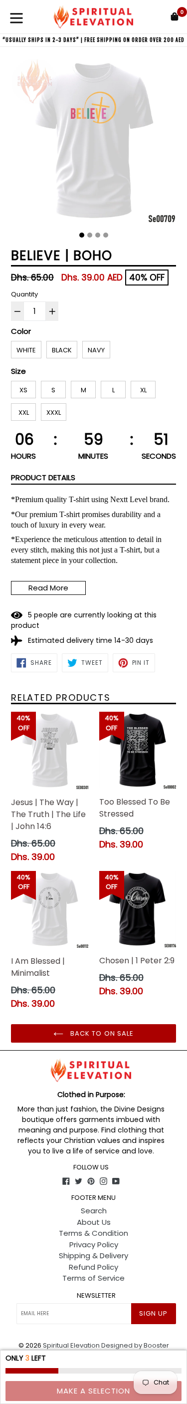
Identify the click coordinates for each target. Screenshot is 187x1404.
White (26, 350)
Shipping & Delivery (93, 1255)
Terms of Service (93, 1278)
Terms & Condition (93, 1233)
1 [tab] (81, 235)
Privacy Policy (93, 1244)
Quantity (24, 294)
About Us (94, 1222)
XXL (23, 412)
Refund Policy (93, 1267)
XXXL (53, 412)
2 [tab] (89, 235)
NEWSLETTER (96, 1296)
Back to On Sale (101, 1033)
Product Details (43, 477)
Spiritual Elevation (71, 1345)
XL (143, 390)
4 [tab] (105, 235)
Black (62, 350)
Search (94, 1210)
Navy (96, 350)
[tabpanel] (93, 143)
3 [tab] (97, 235)
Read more (48, 587)
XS (23, 390)
